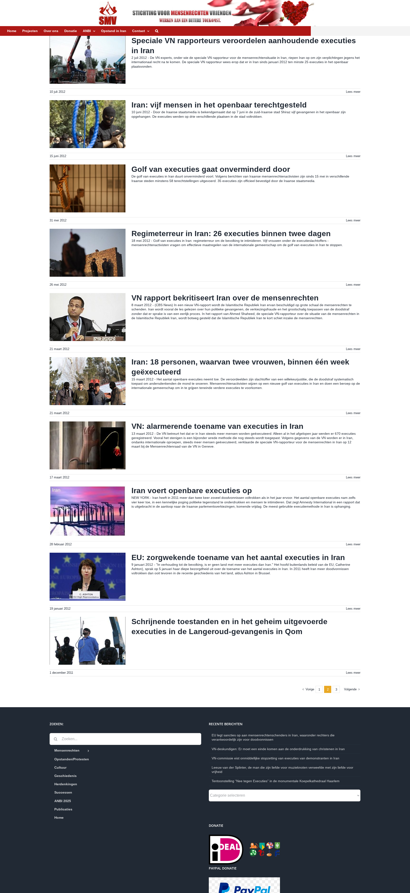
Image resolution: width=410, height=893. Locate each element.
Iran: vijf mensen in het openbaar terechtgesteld (219, 105)
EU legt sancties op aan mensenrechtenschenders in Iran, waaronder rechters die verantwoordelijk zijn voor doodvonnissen (273, 737)
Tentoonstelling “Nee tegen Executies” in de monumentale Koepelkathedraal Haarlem (276, 781)
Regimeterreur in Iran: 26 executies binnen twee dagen (231, 233)
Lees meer (353, 92)
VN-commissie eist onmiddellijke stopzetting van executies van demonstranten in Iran (275, 758)
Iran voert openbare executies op (191, 490)
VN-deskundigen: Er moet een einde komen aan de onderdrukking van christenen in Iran (278, 749)
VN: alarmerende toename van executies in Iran (217, 426)
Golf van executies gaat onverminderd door (210, 169)
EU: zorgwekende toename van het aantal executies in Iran (238, 557)
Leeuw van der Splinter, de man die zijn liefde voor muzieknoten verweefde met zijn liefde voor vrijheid (282, 770)
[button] (156, 31)
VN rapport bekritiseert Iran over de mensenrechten (225, 298)
